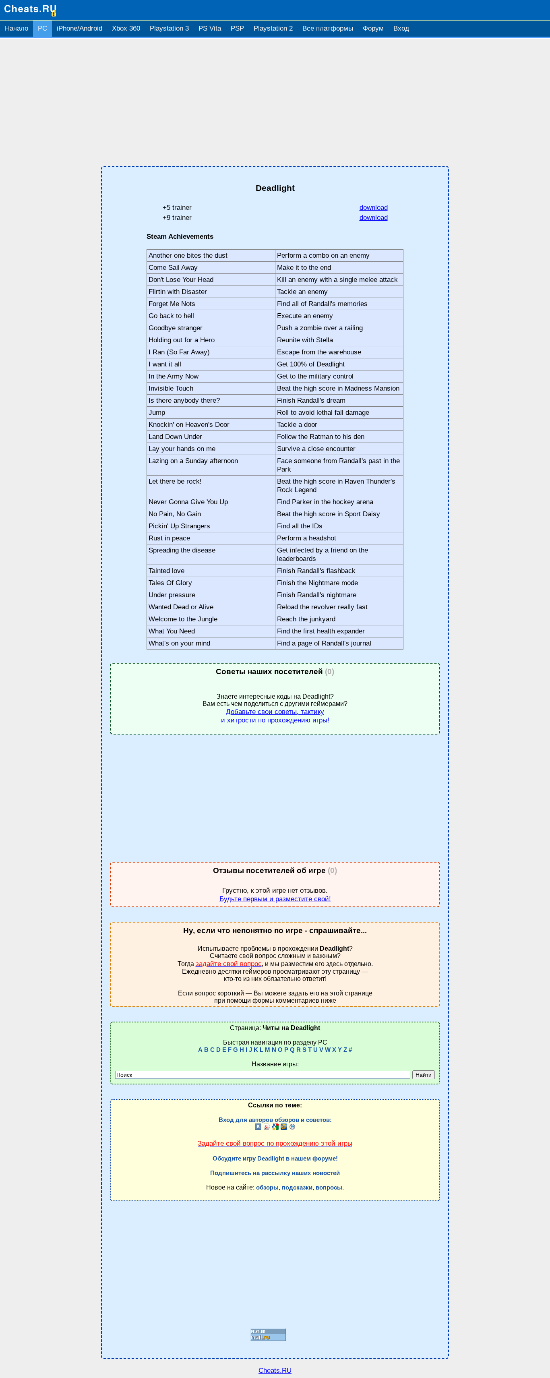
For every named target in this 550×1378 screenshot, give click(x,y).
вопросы (329, 1187)
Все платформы (327, 28)
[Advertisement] (275, 102)
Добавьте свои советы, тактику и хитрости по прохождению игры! (275, 716)
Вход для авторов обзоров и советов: (275, 1120)
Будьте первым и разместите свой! (275, 899)
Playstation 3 (169, 28)
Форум (373, 28)
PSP (237, 28)
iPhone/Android (79, 28)
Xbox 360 (126, 28)
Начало (16, 28)
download (374, 207)
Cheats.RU (275, 1370)
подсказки (297, 1187)
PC (42, 28)
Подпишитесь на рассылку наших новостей (275, 1173)
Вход (401, 28)
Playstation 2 (273, 28)
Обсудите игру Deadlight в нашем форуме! (275, 1158)
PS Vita (209, 28)
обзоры (267, 1187)
